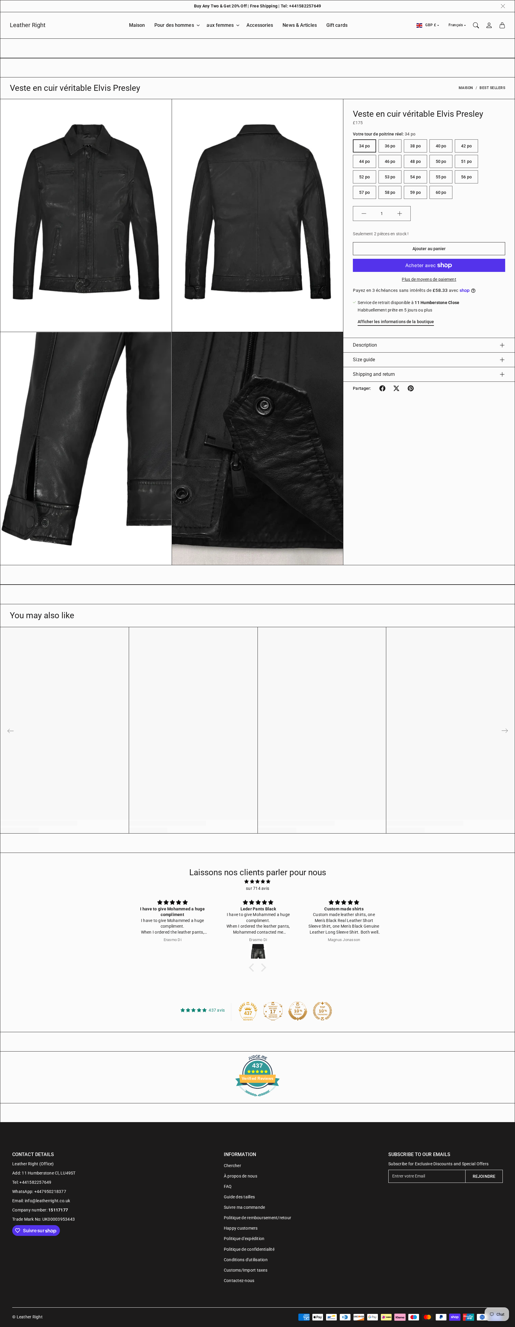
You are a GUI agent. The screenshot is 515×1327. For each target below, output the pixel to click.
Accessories (259, 25)
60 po (441, 192)
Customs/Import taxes (245, 1270)
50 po (441, 161)
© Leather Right (27, 1316)
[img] (257, 881)
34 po (364, 146)
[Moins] (364, 213)
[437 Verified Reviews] (257, 1099)
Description (365, 345)
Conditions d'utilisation (246, 1259)
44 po (364, 161)
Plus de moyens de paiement (429, 279)
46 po (390, 161)
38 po (415, 146)
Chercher (232, 1165)
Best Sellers (492, 88)
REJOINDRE (484, 1176)
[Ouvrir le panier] (502, 25)
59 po (415, 192)
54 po (415, 177)
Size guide (364, 359)
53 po (390, 177)
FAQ (228, 1186)
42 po (466, 146)
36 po (390, 146)
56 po (466, 177)
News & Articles (300, 25)
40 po (441, 146)
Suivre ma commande (244, 1207)
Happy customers (241, 1228)
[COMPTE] (489, 25)
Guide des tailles (239, 1196)
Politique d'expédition (244, 1238)
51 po (466, 161)
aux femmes (220, 25)
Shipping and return (374, 374)
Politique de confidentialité (249, 1249)
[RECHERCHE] (476, 25)
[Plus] (399, 213)
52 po (364, 177)
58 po (390, 192)
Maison (137, 25)
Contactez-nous (239, 1280)
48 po (415, 161)
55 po (441, 177)
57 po (364, 192)
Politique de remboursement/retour (257, 1217)
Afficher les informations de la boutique (396, 321)
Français (456, 25)
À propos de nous (240, 1176)
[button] (382, 388)
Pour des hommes (174, 25)
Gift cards (337, 25)
